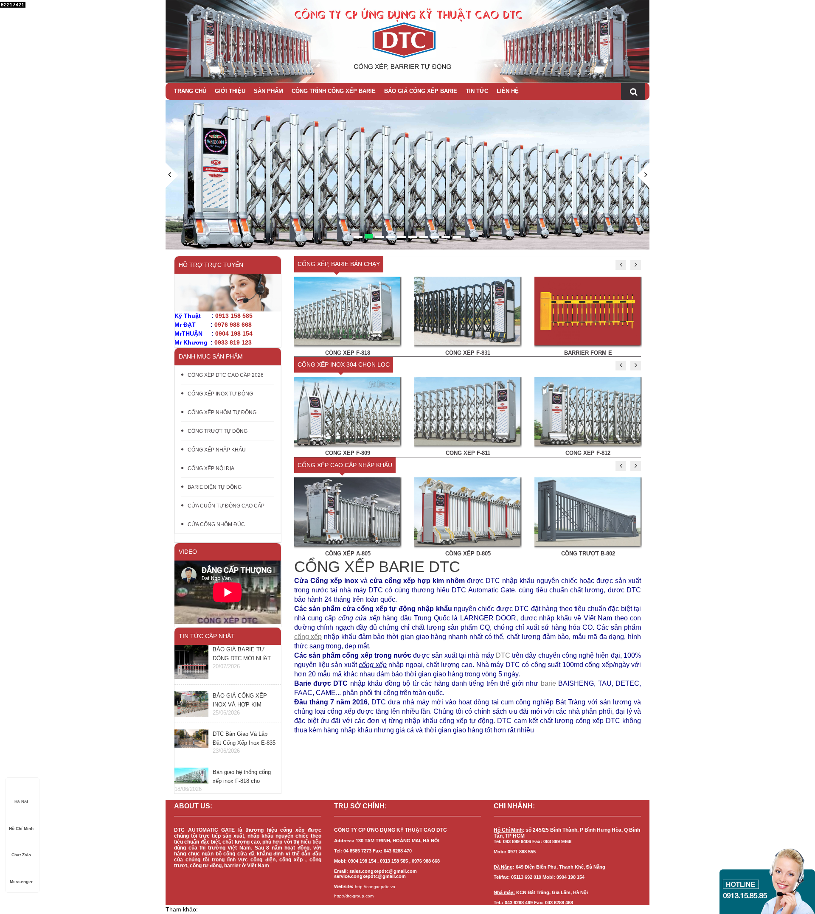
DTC (503, 655)
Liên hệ (508, 91)
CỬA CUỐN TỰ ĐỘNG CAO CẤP (226, 506)
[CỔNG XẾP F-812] (587, 410)
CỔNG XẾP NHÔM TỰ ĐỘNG (222, 412)
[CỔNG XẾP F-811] (467, 410)
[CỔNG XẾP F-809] (347, 410)
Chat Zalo (21, 854)
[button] (172, 206)
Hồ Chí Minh (21, 828)
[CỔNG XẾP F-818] (347, 310)
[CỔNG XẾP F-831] (467, 310)
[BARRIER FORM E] (587, 310)
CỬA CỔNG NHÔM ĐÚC (216, 524)
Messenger (21, 881)
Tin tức (477, 91)
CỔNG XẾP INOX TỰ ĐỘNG (220, 394)
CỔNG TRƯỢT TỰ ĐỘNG (217, 431)
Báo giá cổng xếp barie (420, 91)
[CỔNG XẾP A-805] (347, 511)
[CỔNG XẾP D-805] (467, 511)
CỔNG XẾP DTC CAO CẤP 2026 (226, 375)
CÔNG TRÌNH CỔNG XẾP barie (334, 91)
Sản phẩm (268, 91)
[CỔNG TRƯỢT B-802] (587, 511)
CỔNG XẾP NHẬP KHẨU (217, 450)
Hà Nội (21, 801)
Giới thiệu (230, 91)
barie (548, 683)
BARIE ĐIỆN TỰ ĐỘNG (215, 487)
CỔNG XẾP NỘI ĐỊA (211, 468)
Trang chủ (190, 91)
